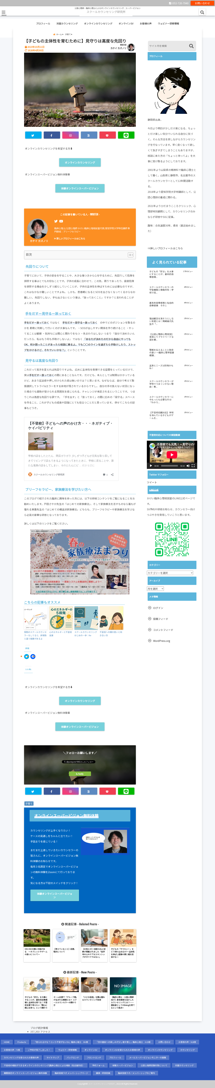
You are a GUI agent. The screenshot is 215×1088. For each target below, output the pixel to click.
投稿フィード (160, 619)
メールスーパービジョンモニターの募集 (147, 1057)
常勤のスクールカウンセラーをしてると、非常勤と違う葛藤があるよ (35, 635)
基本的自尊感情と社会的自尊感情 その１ (161, 304)
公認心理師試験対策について (154, 1065)
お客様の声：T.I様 (12, 1049)
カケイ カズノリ (118, 48)
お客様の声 (146, 23)
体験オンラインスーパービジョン (80, 188)
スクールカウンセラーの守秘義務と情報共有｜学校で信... (161, 290)
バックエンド (73, 1057)
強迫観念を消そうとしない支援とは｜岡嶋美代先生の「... (161, 321)
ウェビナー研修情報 (168, 23)
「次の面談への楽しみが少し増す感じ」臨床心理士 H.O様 (123, 1041)
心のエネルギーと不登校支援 (60, 634)
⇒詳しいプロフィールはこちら (165, 248)
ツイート (152, 482)
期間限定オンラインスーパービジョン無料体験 (25, 1073)
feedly (81, 773)
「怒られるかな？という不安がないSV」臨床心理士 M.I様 (61, 1041)
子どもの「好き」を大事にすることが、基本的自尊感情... (161, 274)
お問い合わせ (202, 3)
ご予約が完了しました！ (39, 1049)
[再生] (151, 465)
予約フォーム (98, 1065)
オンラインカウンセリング (98, 23)
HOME (7, 1041)
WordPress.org (161, 641)
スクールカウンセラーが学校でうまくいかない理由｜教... (161, 384)
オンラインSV (126, 23)
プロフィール (43, 23)
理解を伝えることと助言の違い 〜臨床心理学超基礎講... (161, 353)
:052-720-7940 (180, 3)
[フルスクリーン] (193, 465)
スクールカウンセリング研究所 (101, 1083)
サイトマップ (53, 1057)
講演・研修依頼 (103, 1073)
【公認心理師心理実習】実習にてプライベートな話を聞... (161, 337)
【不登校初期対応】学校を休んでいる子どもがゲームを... (161, 415)
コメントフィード (163, 630)
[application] (172, 455)
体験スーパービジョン (122, 1065)
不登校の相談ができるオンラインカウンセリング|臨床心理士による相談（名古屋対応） (44, 1065)
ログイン (158, 608)
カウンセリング (187, 1049)
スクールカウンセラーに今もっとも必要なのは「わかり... (161, 400)
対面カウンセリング (67, 23)
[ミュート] (188, 465)
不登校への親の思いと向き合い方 (111, 634)
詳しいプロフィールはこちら (70, 238)
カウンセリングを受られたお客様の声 (21, 1057)
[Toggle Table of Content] (129, 255)
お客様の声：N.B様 (187, 1041)
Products (21, 1041)
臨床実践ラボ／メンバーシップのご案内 (136, 1073)
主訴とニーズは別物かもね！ (161, 367)
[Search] (191, 46)
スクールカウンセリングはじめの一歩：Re (85, 634)
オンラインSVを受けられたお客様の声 (122, 1049)
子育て (29, 803)
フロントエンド (94, 1057)
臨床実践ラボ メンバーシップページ (71, 1073)
